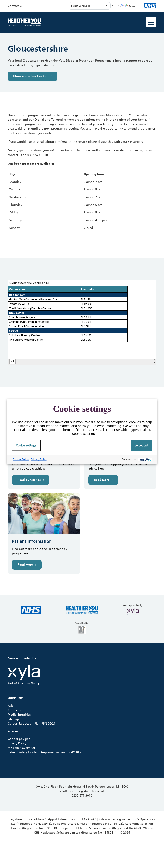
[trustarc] (144, 459)
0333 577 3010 (37, 155)
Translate (132, 6)
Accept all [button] (141, 445)
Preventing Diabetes (24, 22)
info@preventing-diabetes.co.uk (82, 791)
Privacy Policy (39, 459)
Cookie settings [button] (26, 445)
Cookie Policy (21, 459)
